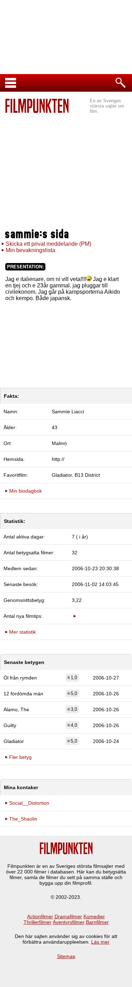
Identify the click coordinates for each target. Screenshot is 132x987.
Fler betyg (20, 757)
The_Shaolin (23, 819)
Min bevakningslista (30, 250)
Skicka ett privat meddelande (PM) (48, 244)
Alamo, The (16, 709)
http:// (58, 459)
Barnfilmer (97, 922)
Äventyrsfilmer (68, 922)
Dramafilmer (68, 916)
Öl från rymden (20, 678)
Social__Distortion (29, 803)
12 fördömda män (23, 693)
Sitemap (66, 956)
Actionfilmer (40, 916)
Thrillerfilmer (37, 922)
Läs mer (100, 942)
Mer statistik (22, 632)
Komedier (94, 916)
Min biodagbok (25, 491)
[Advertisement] (66, 171)
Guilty (10, 725)
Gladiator (14, 741)
